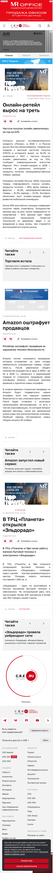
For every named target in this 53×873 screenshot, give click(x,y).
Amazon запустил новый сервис (24, 462)
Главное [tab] (9, 55)
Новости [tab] (26, 55)
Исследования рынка (38, 96)
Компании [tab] (44, 55)
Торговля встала (18, 261)
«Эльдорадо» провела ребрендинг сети (22, 633)
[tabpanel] (26, 382)
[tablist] (26, 55)
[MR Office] (26, 10)
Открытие (20, 510)
